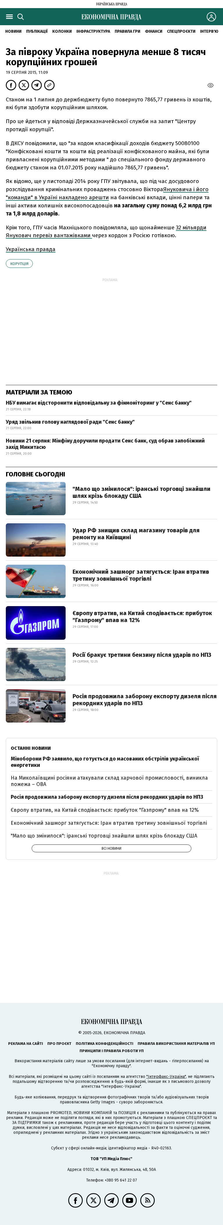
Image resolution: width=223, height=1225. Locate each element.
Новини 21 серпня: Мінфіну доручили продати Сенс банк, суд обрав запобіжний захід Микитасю (105, 444)
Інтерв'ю (209, 31)
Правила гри (127, 31)
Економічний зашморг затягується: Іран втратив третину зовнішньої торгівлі (141, 575)
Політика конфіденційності (104, 1043)
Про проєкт (59, 1043)
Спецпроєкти (181, 31)
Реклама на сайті (25, 1043)
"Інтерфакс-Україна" (166, 1076)
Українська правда (30, 249)
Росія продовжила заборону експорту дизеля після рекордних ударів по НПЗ (145, 700)
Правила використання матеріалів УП (176, 1043)
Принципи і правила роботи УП (112, 1051)
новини (13, 31)
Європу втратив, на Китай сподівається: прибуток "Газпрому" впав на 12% (142, 617)
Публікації (37, 31)
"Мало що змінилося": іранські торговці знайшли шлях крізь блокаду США (142, 492)
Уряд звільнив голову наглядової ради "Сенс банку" (70, 422)
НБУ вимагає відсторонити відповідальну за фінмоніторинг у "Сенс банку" (99, 403)
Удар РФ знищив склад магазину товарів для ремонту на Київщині (136, 534)
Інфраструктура (93, 31)
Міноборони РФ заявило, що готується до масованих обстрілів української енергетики (105, 762)
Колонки (62, 31)
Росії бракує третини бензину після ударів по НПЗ (142, 654)
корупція (19, 264)
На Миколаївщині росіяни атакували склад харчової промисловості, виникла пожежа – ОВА (109, 781)
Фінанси (153, 31)
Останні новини (31, 748)
